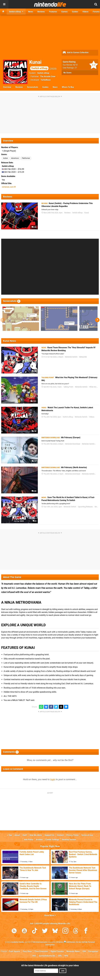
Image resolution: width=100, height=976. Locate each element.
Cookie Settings (52, 839)
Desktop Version (69, 839)
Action (5, 158)
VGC (34, 956)
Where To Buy (68, 87)
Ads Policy (28, 839)
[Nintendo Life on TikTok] (34, 931)
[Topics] (4, 4)
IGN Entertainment (40, 942)
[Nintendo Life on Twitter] (44, 931)
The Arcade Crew (47, 76)
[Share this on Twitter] (56, 707)
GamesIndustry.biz (47, 956)
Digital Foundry (57, 951)
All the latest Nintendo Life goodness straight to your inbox (50, 965)
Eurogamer (93, 951)
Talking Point (68, 387)
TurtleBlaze (46, 80)
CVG (60, 956)
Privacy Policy (72, 835)
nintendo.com (8, 187)
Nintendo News (73, 951)
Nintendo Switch (71, 357)
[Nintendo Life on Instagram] (65, 931)
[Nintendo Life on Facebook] (85, 931)
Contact (60, 835)
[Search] (95, 4)
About (17, 835)
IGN (84, 951)
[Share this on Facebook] (51, 707)
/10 (75, 65)
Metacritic (83, 357)
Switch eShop (43, 73)
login (52, 779)
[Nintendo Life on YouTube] (24, 931)
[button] (97, 320)
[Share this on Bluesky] (46, 707)
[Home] (3, 12)
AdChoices (70, 942)
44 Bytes (59, 942)
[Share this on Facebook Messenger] (66, 707)
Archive (39, 839)
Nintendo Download (72, 444)
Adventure (15, 158)
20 (35, 491)
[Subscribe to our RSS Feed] (14, 931)
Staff (24, 835)
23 (35, 227)
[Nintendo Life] (50, 4)
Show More (49, 915)
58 (35, 371)
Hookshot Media (17, 942)
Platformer (26, 158)
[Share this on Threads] (61, 707)
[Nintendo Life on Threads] (75, 931)
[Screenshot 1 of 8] (20, 318)
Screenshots (32, 87)
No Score (67, 72)
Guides (45, 87)
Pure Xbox (27, 951)
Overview (7, 87)
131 (34, 401)
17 (35, 461)
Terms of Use (87, 835)
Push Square (14, 951)
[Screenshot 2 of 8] (59, 318)
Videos (91, 417)
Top (10, 835)
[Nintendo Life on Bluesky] (55, 931)
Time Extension (41, 951)
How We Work (36, 835)
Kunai (38, 64)
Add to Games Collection (77, 52)
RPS (66, 956)
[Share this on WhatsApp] (41, 707)
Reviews (19, 87)
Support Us (49, 835)
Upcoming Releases (85, 507)
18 (35, 431)
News (55, 87)
